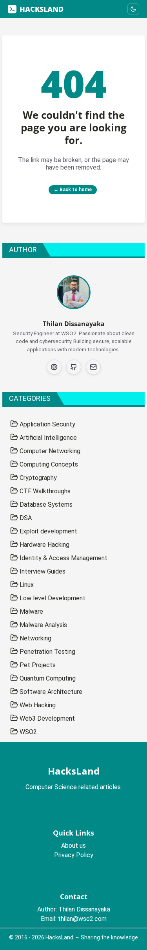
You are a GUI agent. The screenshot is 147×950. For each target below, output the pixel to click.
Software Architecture (50, 691)
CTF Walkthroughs (44, 491)
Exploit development (47, 531)
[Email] (93, 367)
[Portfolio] (54, 367)
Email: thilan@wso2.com (74, 918)
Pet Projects (37, 665)
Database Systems (45, 504)
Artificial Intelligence (47, 437)
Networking (34, 638)
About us (73, 845)
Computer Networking (49, 451)
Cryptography (37, 477)
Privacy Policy (73, 855)
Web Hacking (37, 705)
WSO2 (27, 732)
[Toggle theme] (133, 9)
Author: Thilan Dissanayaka (73, 909)
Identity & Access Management (62, 558)
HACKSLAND (42, 9)
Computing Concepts (48, 464)
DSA (25, 518)
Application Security (46, 424)
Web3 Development (46, 718)
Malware (30, 611)
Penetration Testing (46, 651)
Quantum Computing (47, 678)
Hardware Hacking (43, 544)
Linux (26, 584)
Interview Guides (41, 571)
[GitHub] (73, 367)
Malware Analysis (42, 625)
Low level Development (51, 598)
